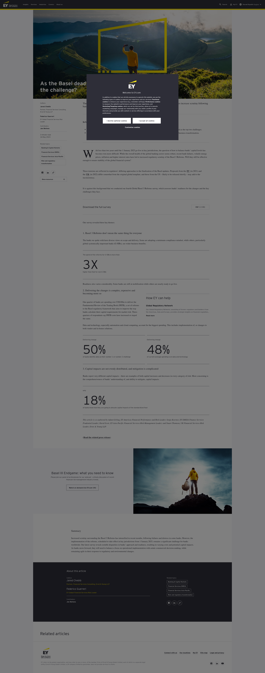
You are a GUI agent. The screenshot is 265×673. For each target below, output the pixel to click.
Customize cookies (132, 127)
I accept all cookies (146, 120)
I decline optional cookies (117, 120)
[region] (132, 107)
